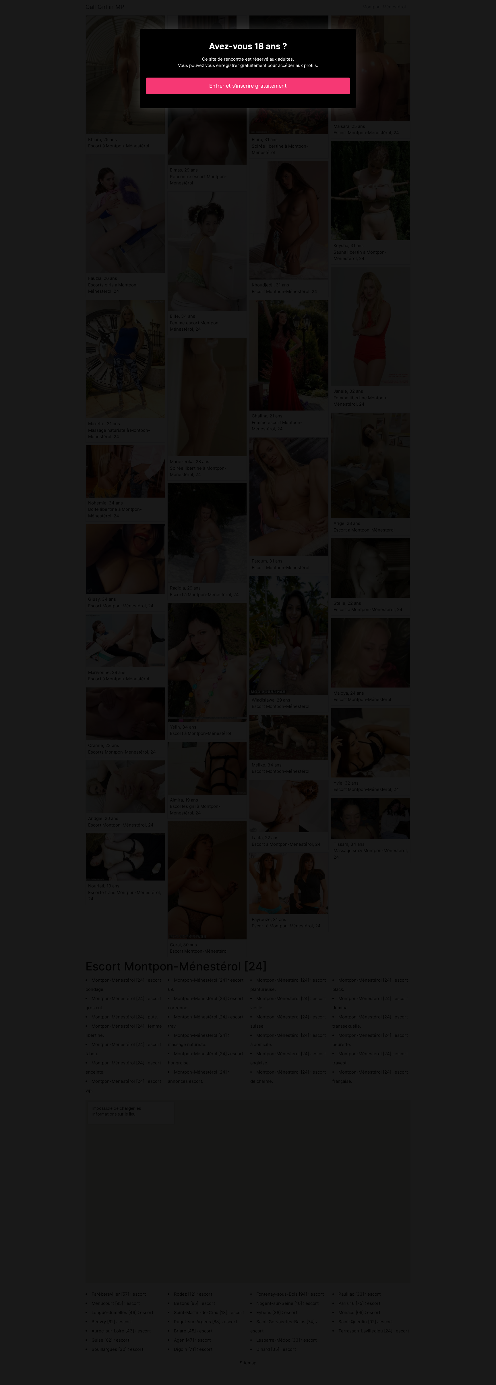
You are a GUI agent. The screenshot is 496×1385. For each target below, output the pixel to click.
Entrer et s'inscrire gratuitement (248, 86)
